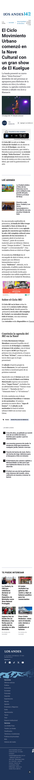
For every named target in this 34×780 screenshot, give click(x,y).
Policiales (7, 693)
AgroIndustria (8, 712)
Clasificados (8, 731)
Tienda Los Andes (10, 728)
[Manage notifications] (29, 772)
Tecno (6, 715)
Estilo (6, 709)
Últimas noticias (9, 682)
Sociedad (11, 22)
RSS (5, 739)
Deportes (7, 696)
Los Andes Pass (9, 726)
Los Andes (3, 22)
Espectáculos (8, 699)
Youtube (23, 662)
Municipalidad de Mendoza (19, 419)
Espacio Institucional (11, 720)
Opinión (6, 704)
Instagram (10, 662)
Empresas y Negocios (11, 707)
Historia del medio (10, 742)
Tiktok (14, 662)
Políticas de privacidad (11, 736)
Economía (7, 688)
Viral (5, 718)
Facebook (5, 662)
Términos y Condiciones (12, 734)
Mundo (6, 701)
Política (6, 685)
